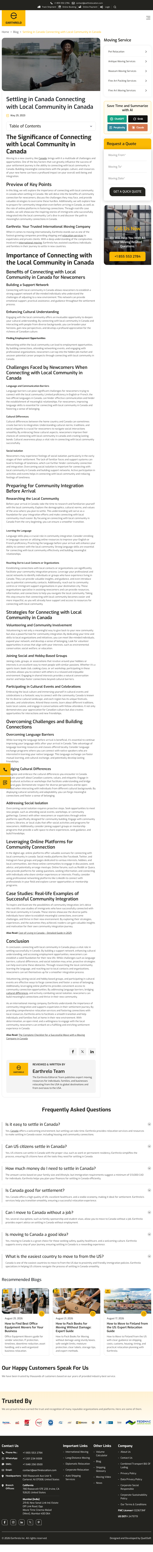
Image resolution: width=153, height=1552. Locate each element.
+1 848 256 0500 (33, 1464)
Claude (140, 127)
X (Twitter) (30, 1522)
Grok (140, 118)
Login (107, 7)
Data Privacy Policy (131, 1479)
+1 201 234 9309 (32, 1458)
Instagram (13, 1522)
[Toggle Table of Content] (51, 126)
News (99, 1482)
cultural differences (17, 993)
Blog (16, 32)
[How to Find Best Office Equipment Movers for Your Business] (25, 1322)
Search (115, 7)
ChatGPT (119, 118)
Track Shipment (49, 7)
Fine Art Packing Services (122, 80)
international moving (30, 242)
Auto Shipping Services (73, 1477)
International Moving (77, 1451)
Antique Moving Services (121, 61)
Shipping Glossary (101, 1469)
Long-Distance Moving (78, 1457)
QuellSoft (146, 1538)
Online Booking (69, 7)
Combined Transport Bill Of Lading (135, 1465)
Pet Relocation (116, 51)
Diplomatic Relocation (78, 1463)
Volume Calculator (101, 1453)
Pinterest (39, 1522)
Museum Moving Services (122, 71)
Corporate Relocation (77, 1469)
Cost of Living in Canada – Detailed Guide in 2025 (45, 933)
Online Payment (90, 7)
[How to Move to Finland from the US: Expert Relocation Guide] (127, 1322)
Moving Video (103, 1476)
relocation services (72, 235)
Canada (43, 158)
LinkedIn (22, 1522)
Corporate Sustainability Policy (134, 1496)
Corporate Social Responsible (130, 1487)
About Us (126, 1451)
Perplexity (119, 127)
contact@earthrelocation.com (89, 3)
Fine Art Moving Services (122, 90)
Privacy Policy (128, 1473)
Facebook (4, 1522)
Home (5, 32)
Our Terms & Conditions (133, 1504)
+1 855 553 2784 (62, 3)
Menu (148, 18)
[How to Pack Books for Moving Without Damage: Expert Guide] (76, 1322)
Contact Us (126, 1457)
